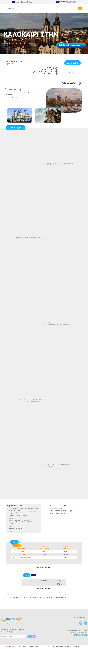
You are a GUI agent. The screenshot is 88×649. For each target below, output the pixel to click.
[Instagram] (85, 623)
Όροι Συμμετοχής (10, 646)
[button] (80, 8)
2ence (78, 646)
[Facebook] (80, 623)
